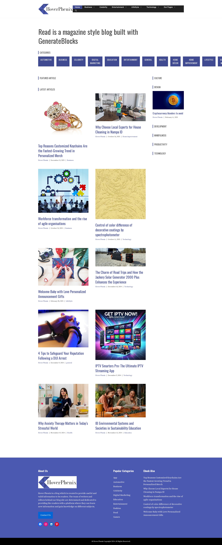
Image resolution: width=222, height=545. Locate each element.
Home (77, 7)
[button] (76, 10)
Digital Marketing (121, 495)
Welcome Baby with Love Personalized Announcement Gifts (62, 294)
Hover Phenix (43, 160)
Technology (151, 7)
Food (115, 512)
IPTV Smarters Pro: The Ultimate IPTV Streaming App (119, 368)
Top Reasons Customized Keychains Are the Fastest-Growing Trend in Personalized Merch (62, 150)
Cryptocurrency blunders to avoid (168, 113)
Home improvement (130, 137)
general (148, 59)
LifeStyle (135, 7)
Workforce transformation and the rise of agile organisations (62, 221)
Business (88, 7)
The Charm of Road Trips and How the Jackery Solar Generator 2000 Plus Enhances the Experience (119, 277)
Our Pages (168, 7)
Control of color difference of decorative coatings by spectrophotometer (113, 229)
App (115, 477)
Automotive (46, 59)
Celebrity (103, 7)
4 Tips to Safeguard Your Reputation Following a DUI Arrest (61, 356)
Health (162, 59)
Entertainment (118, 7)
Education (112, 59)
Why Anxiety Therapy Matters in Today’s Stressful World (63, 426)
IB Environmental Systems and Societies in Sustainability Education (118, 426)
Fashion (117, 508)
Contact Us (45, 515)
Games (116, 517)
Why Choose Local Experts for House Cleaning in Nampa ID (118, 129)
